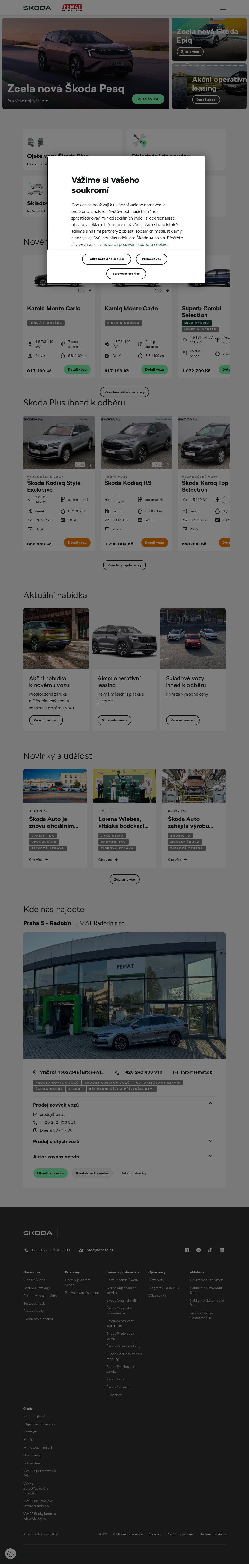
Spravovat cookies (126, 273)
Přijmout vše (151, 259)
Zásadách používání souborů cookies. (134, 244)
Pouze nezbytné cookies (107, 259)
